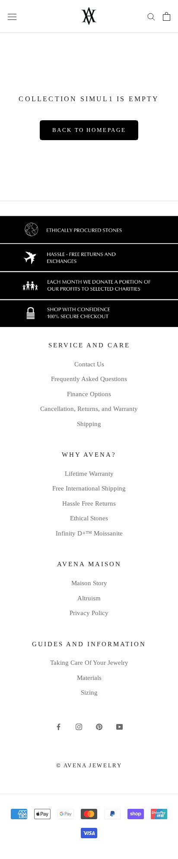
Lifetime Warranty (89, 473)
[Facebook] (58, 726)
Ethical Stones (89, 518)
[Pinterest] (99, 726)
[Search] (151, 16)
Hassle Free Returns (89, 503)
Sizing (89, 692)
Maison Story (89, 583)
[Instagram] (79, 726)
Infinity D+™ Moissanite (89, 533)
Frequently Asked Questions (89, 378)
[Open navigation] (12, 16)
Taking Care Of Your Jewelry (89, 662)
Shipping (89, 423)
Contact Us (89, 364)
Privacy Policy (89, 612)
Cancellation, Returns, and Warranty (89, 408)
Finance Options (89, 394)
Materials (89, 677)
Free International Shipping (89, 488)
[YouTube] (119, 726)
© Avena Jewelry (89, 765)
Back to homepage (89, 130)
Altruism (89, 598)
